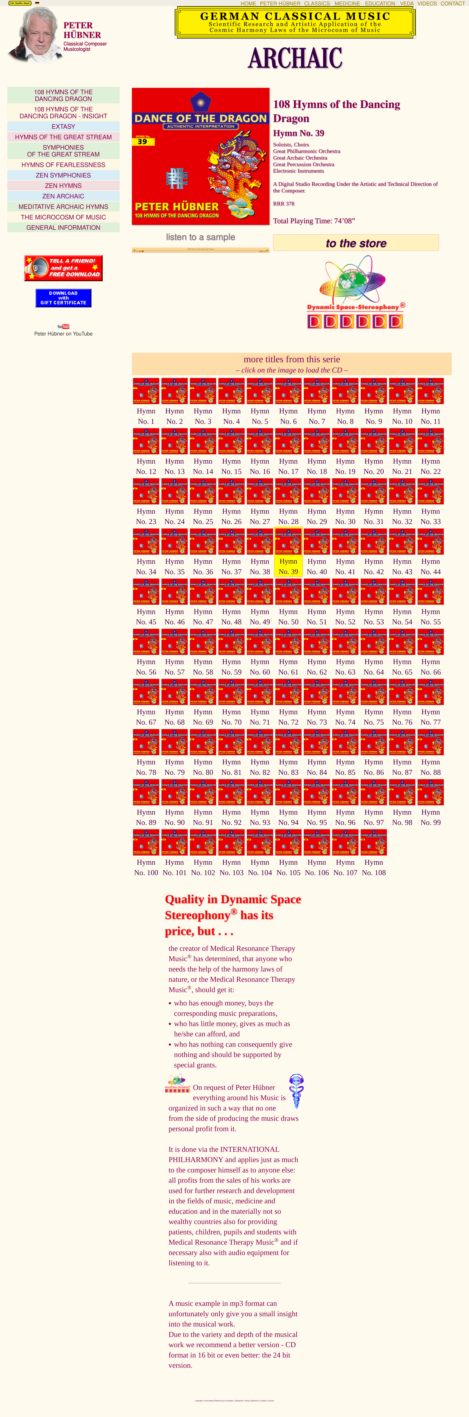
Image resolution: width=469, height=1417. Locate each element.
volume (266, 250)
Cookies (263, 1400)
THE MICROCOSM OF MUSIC (63, 216)
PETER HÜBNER (280, 3)
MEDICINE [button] (347, 3)
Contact (271, 1400)
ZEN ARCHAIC (63, 195)
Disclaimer (239, 1400)
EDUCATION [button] (380, 3)
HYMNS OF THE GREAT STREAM (63, 136)
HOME (248, 3)
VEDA (407, 3)
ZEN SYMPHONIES (63, 174)
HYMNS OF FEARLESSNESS (63, 164)
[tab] (63, 95)
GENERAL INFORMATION (63, 227)
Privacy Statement (252, 1400)
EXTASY (63, 126)
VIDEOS (427, 3)
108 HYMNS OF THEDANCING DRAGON (63, 95)
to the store (356, 243)
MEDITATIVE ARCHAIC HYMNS (63, 206)
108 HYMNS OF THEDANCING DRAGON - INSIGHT (63, 112)
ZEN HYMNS (63, 185)
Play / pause (134, 250)
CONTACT (453, 3)
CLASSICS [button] (317, 3)
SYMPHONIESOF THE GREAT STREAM (63, 150)
